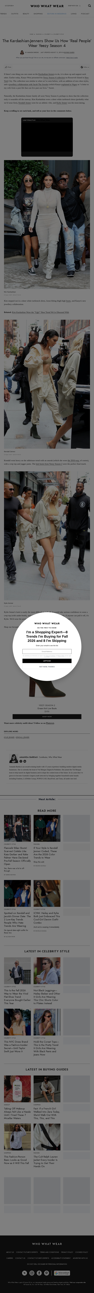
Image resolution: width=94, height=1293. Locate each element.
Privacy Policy (61, 655)
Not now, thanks (47, 667)
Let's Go (47, 661)
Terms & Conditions (50, 655)
